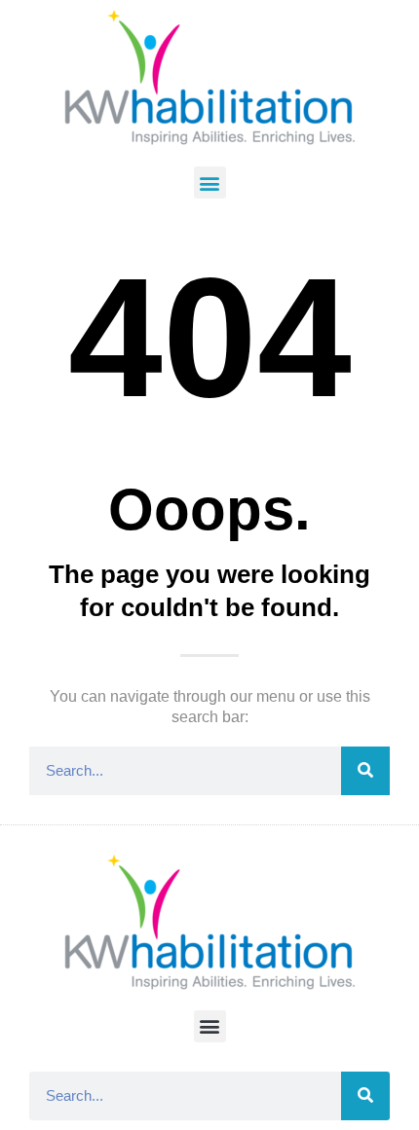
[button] (210, 182)
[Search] (365, 771)
